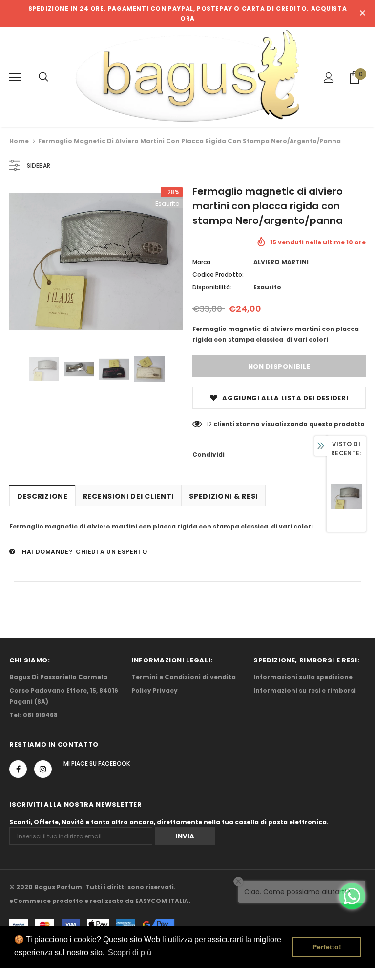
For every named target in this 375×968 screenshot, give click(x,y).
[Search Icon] (43, 77)
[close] (362, 14)
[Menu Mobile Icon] (15, 77)
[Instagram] (43, 769)
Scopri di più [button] (129, 952)
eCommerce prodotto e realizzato (66, 901)
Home (19, 141)
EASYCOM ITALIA (161, 901)
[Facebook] (18, 769)
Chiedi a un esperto (111, 552)
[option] (96, 261)
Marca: (202, 262)
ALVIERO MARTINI (281, 262)
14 (209, 424)
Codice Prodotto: (218, 274)
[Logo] (187, 77)
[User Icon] (329, 77)
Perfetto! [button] (326, 947)
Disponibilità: (211, 287)
